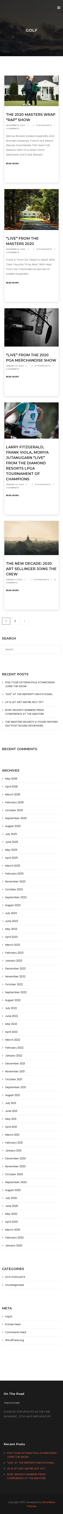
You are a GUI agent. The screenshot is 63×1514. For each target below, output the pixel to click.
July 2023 (11, 913)
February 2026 (14, 802)
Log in (8, 1316)
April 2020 (11, 1222)
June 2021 (11, 1111)
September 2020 (16, 1182)
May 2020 (11, 1214)
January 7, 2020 (14, 579)
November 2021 (15, 1071)
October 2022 (14, 984)
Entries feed (12, 1324)
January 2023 (13, 961)
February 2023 (14, 953)
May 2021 (10, 1119)
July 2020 (11, 1198)
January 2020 (13, 1245)
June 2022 (11, 1016)
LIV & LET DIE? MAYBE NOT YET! (24, 702)
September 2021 (15, 1087)
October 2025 (14, 810)
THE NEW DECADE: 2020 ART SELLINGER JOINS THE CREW (31, 568)
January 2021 (13, 1150)
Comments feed (15, 1332)
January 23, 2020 (15, 366)
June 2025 (11, 842)
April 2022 (11, 1032)
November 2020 (15, 1166)
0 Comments (12, 128)
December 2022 (15, 968)
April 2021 (11, 1127)
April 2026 (11, 786)
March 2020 (12, 1230)
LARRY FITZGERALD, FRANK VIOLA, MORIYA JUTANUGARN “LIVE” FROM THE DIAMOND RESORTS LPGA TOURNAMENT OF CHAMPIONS (27, 463)
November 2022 (15, 976)
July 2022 (11, 1008)
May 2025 (11, 850)
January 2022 (13, 1055)
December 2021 (15, 1063)
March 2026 (12, 794)
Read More (12, 163)
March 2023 (12, 945)
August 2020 (13, 1190)
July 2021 (10, 1103)
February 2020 (14, 1237)
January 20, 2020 (15, 484)
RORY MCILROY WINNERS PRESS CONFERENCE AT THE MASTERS (24, 712)
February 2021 (14, 1143)
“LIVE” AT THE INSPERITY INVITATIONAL (28, 694)
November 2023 (15, 881)
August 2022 (13, 1000)
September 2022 (15, 992)
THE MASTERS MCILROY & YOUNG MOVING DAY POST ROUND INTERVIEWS (31, 724)
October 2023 (14, 889)
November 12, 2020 (15, 249)
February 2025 (14, 873)
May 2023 (11, 929)
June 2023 (11, 921)
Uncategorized (14, 1285)
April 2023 (11, 937)
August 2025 (13, 826)
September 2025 (16, 818)
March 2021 (12, 1135)
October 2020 (14, 1174)
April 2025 (11, 858)
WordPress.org (14, 1340)
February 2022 (14, 1048)
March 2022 (12, 1040)
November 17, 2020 (15, 125)
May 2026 (11, 778)
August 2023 (13, 905)
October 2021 (13, 1079)
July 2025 (11, 834)
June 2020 (11, 1206)
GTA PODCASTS (44, 125)
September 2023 (15, 897)
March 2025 (12, 866)
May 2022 (11, 1024)
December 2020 (15, 1158)
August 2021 (12, 1095)
